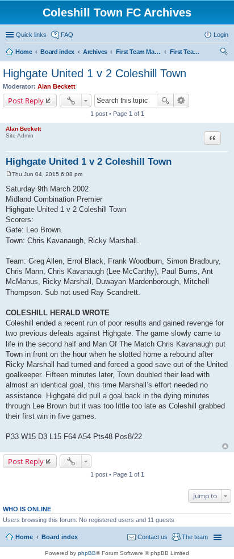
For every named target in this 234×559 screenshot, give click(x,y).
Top (225, 446)
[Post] (9, 174)
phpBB (87, 553)
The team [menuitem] (195, 536)
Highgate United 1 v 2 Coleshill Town (94, 73)
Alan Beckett (56, 86)
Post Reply (26, 100)
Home (24, 536)
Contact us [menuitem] (152, 536)
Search (165, 100)
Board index (59, 536)
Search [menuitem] (223, 52)
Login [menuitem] (221, 34)
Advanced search (181, 100)
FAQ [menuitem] (67, 34)
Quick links (31, 34)
